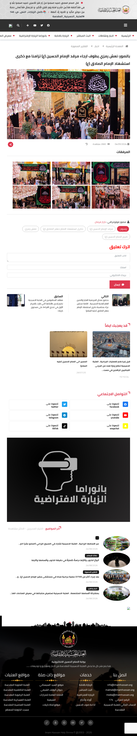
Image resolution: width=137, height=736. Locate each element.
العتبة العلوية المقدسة (17, 685)
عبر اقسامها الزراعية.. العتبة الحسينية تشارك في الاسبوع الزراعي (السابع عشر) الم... (59, 544)
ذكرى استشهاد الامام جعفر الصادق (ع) (63, 229)
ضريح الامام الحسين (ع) (116, 236)
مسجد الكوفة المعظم (17, 709)
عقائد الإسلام (92, 555)
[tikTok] (47, 723)
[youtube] (35, 25)
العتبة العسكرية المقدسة (17, 699)
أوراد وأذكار (86, 699)
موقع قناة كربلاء (51, 704)
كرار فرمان (100, 222)
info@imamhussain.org (119, 685)
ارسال (117, 284)
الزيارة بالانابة (85, 685)
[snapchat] (55, 723)
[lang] (10, 25)
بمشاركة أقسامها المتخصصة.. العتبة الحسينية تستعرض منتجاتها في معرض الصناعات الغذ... (54, 593)
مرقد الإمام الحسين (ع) (101, 229)
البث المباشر (85, 689)
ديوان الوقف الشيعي (51, 689)
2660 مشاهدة (99, 144)
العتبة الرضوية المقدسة (17, 694)
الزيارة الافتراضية (85, 694)
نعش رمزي (30, 229)
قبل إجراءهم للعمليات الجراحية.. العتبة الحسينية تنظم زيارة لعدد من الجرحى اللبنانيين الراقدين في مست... (111, 365)
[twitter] (42, 25)
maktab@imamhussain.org (119, 689)
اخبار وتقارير (92, 588)
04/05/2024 (121, 144)
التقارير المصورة (79, 46)
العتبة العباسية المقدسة (17, 704)
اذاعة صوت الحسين (85, 704)
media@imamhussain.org (120, 694)
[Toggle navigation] (125, 25)
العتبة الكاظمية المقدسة (17, 689)
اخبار (97, 46)
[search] (18, 25)
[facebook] (48, 25)
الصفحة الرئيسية (114, 46)
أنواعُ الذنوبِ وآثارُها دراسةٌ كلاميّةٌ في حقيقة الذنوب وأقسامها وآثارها (65, 560)
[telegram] (64, 723)
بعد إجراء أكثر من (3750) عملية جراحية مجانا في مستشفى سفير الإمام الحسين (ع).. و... (57, 577)
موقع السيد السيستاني (51, 685)
